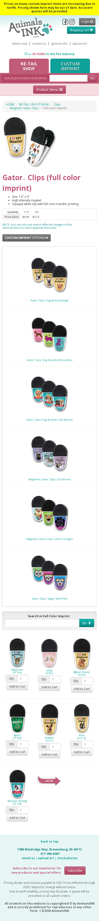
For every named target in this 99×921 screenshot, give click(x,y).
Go (85, 623)
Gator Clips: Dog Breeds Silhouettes (49, 360)
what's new (19, 44)
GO (92, 78)
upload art (80, 44)
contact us (39, 44)
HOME (10, 104)
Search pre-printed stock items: (25, 78)
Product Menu (47, 89)
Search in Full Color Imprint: (49, 616)
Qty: (11, 678)
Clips (57, 104)
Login (86, 22)
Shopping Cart (80, 30)
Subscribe (75, 870)
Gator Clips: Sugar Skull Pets (50, 598)
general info (59, 44)
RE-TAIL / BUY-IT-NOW (34, 104)
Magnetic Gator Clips (24, 108)
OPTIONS (25, 238)
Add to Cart (17, 686)
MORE (49, 781)
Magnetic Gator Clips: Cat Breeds (50, 479)
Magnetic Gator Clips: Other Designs (49, 539)
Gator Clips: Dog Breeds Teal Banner (49, 419)
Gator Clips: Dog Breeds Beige (49, 300)
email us (28, 858)
